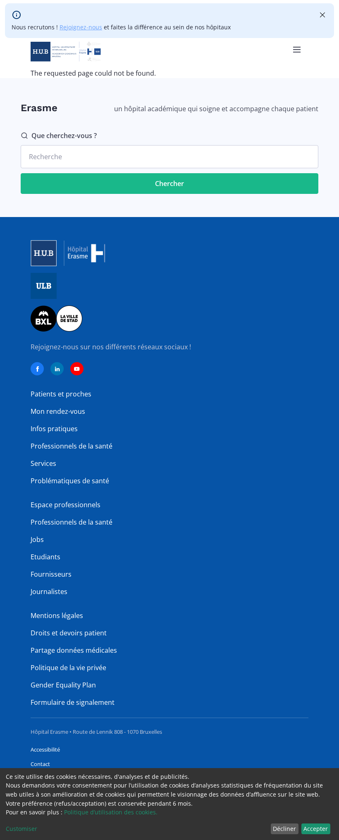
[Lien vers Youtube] (77, 368)
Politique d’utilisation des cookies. (111, 812)
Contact (40, 764)
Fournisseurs (51, 574)
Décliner (284, 829)
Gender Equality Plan (63, 685)
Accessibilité (45, 749)
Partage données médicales (74, 650)
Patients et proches (61, 394)
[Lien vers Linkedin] (57, 368)
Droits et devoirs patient (69, 632)
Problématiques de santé (70, 480)
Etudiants (45, 556)
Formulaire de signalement (73, 702)
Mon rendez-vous (58, 411)
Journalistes (49, 591)
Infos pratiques (54, 428)
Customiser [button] (21, 829)
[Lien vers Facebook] (37, 368)
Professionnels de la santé (71, 446)
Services (43, 463)
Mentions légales (57, 615)
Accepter (315, 829)
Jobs (37, 539)
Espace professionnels (65, 504)
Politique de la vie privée (68, 667)
